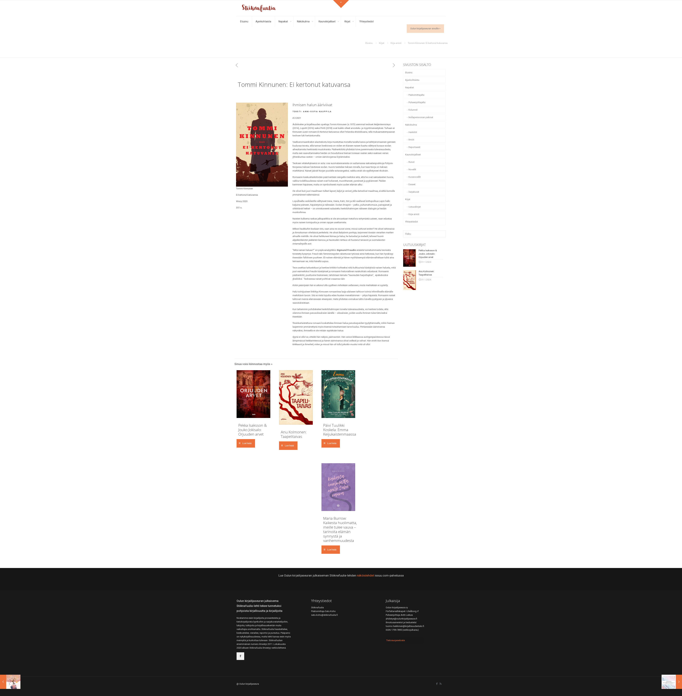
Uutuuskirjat (414, 206)
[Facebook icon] (436, 683)
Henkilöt (412, 132)
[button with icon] (240, 656)
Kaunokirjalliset (413, 154)
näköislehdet (365, 575)
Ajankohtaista (412, 80)
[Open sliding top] (341, 4)
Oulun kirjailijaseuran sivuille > (425, 28)
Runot (411, 162)
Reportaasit (414, 147)
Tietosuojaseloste (395, 640)
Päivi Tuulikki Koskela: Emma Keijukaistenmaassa (339, 430)
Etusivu (369, 43)
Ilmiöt (411, 139)
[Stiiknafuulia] (259, 8)
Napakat (409, 87)
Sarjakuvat (413, 192)
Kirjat (381, 43)
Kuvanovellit (414, 177)
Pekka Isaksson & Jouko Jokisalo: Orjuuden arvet (252, 430)
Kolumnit (413, 109)
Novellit (412, 169)
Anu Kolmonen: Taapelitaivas (294, 434)
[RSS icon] (440, 683)
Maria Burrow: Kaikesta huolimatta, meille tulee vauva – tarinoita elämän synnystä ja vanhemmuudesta (340, 529)
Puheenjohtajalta (416, 102)
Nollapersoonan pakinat (420, 117)
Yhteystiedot (411, 221)
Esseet (411, 184)
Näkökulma (411, 124)
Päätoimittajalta (416, 95)
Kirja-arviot (396, 43)
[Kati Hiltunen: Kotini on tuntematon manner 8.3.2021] (10, 682)
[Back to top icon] (665, 688)
